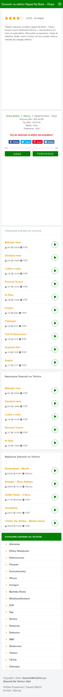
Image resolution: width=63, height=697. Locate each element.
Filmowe (13, 564)
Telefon (13, 652)
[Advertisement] (31, 74)
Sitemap (17, 690)
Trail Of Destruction (15, 334)
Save (39, 141)
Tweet (27, 141)
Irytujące (14, 584)
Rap (11, 612)
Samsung (14, 625)
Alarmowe (14, 544)
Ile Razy (9, 294)
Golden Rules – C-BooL (18, 494)
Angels (9, 360)
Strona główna (13, 115)
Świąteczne (15, 646)
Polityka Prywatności (13, 687)
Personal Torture (14, 281)
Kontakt (7, 690)
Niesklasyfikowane (19, 598)
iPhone (13, 578)
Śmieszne (14, 632)
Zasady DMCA (33, 687)
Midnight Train (13, 242)
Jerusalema (11, 507)
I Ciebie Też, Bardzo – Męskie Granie (25, 521)
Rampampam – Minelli (17, 468)
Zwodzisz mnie (13, 255)
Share (15, 141)
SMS (11, 639)
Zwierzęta (14, 666)
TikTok (13, 659)
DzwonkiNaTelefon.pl (34, 678)
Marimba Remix (17, 591)
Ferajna (9, 307)
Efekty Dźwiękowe (19, 550)
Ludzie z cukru (13, 268)
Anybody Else (12, 347)
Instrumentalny (17, 571)
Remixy (27, 115)
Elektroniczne (16, 557)
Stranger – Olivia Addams (19, 481)
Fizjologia (10, 321)
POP (11, 605)
